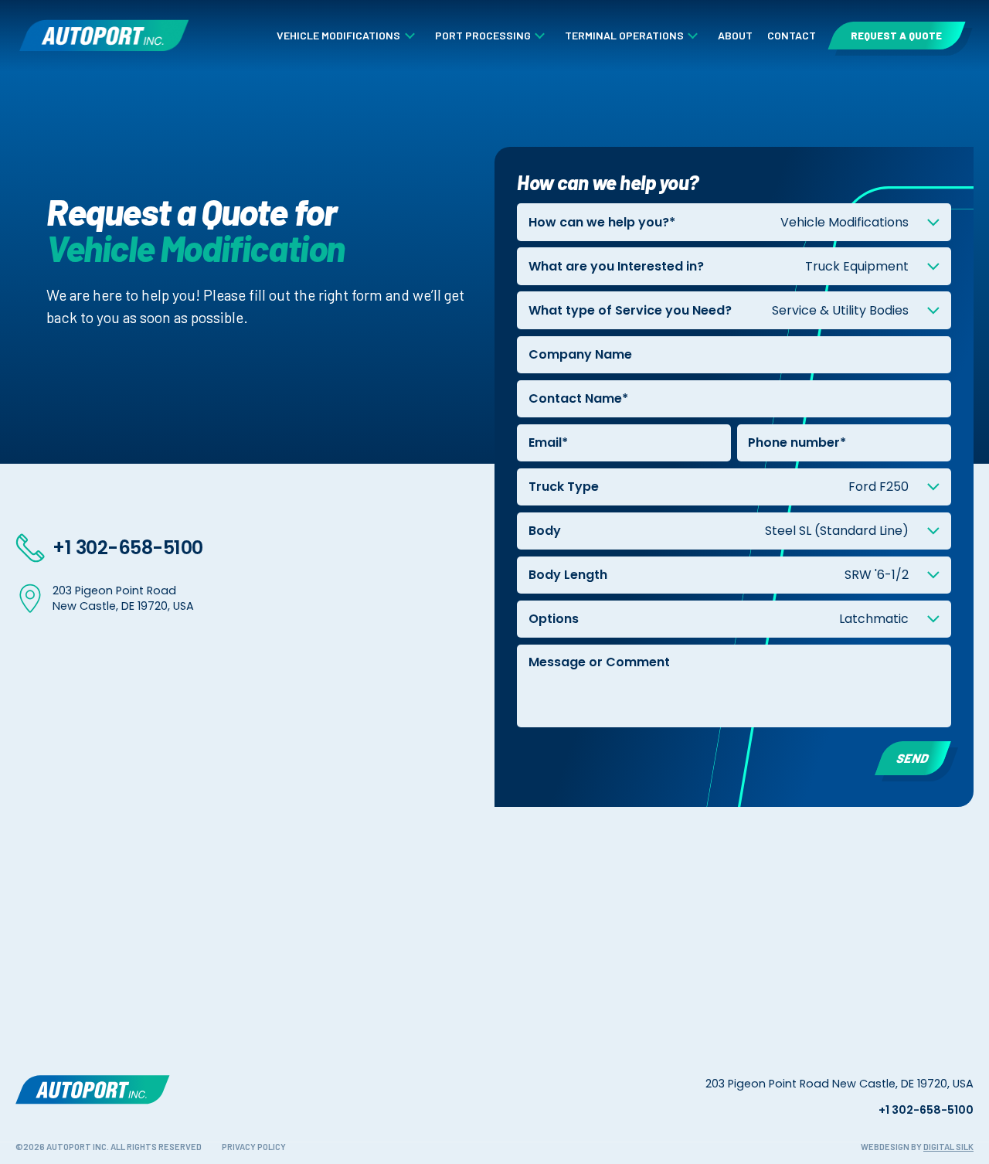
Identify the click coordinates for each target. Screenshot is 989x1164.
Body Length (567, 575)
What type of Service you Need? (630, 310)
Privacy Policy (254, 1147)
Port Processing (483, 35)
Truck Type (563, 486)
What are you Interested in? (616, 266)
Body (544, 530)
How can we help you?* (601, 222)
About (735, 35)
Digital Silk (948, 1147)
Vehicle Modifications (338, 35)
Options (553, 619)
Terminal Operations (624, 35)
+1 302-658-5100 (128, 547)
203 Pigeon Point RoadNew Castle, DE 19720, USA (123, 599)
